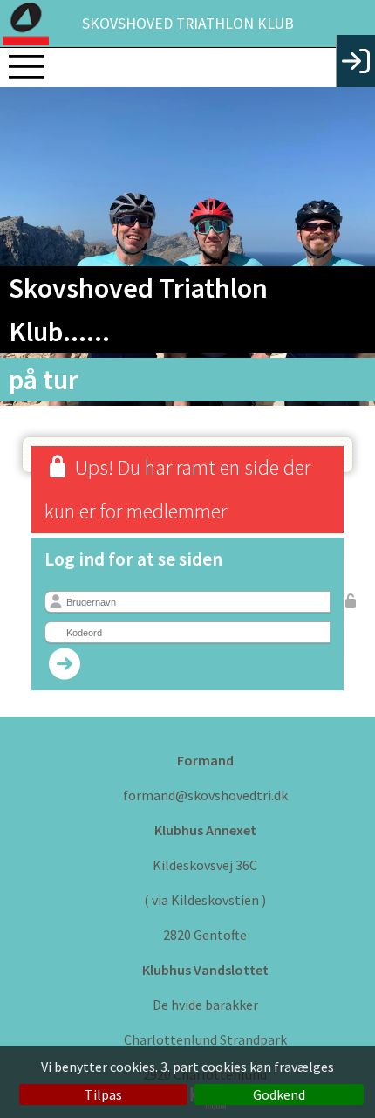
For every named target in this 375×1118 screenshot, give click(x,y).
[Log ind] (355, 61)
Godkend (279, 1094)
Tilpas (103, 1094)
